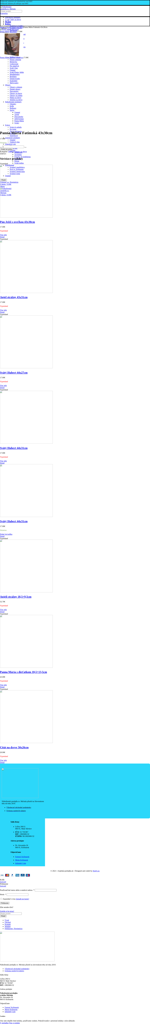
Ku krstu (13, 129)
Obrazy (8, 27)
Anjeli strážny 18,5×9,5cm (15, 596)
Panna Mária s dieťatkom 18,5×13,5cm (23, 671)
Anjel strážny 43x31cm (14, 297)
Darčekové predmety (13, 17)
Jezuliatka (18, 155)
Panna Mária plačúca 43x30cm (11, 58)
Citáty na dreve (15, 20)
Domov (3, 27)
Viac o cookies (14, 1023)
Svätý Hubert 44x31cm (14, 447)
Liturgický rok (10, 144)
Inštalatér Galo (10, 1012)
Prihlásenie (4, 903)
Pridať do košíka (6, 149)
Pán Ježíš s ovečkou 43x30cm (17, 221)
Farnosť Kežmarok (12, 1007)
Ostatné (12, 140)
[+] (25, 147)
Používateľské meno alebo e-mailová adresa (17, 890)
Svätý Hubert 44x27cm (14, 372)
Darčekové (14, 136)
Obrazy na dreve (17, 27)
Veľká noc (13, 148)
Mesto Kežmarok (11, 1010)
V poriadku (4, 1023)
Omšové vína (15, 142)
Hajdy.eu (96, 871)
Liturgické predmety (12, 138)
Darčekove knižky (16, 26)
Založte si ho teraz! (7, 911)
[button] (6, 534)
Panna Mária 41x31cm (8, 31)
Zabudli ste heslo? (22, 899)
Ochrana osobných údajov (14, 971)
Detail (2, 237)
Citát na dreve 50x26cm (14, 747)
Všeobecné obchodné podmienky (17, 969)
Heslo (3, 894)
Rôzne (16, 161)
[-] (1, 147)
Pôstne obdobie (15, 60)
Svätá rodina (19, 163)
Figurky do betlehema (22, 157)
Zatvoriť (3, 882)
